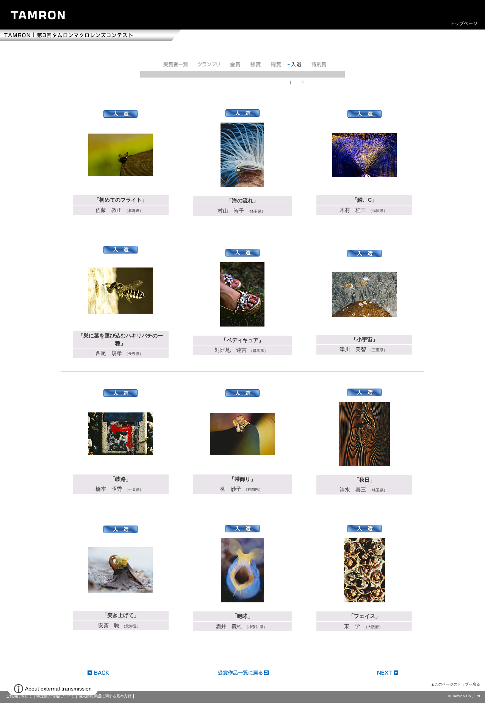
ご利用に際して (19, 696)
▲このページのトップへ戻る (455, 684)
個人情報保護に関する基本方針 (104, 696)
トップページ (463, 23)
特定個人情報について (55, 696)
